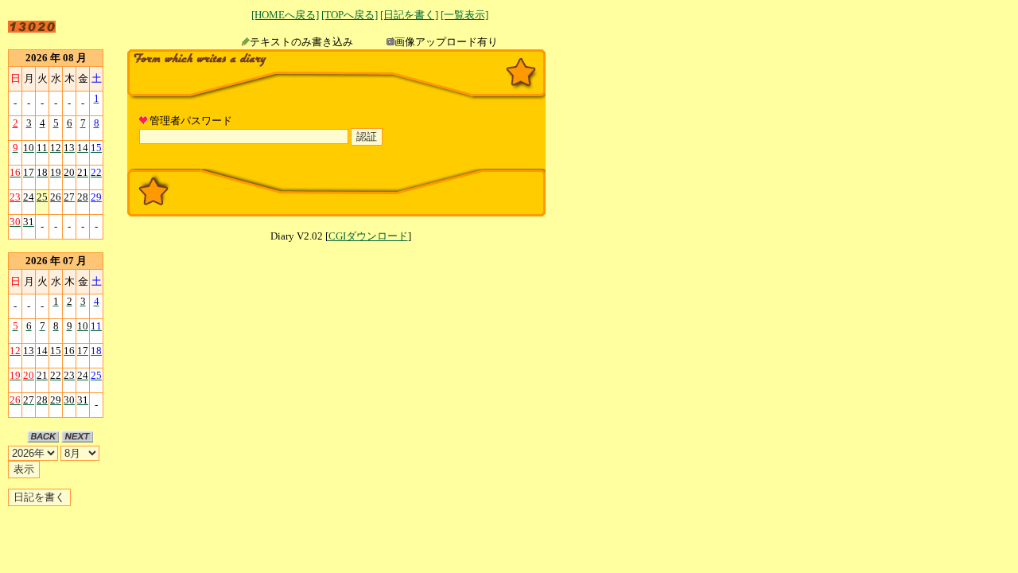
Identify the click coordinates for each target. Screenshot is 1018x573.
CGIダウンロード (368, 236)
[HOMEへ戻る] (285, 15)
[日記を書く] (409, 15)
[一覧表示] (464, 15)
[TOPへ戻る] (349, 15)
